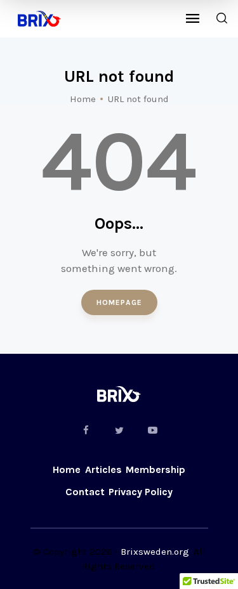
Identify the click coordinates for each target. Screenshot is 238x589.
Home (83, 99)
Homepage (119, 302)
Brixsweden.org (155, 551)
